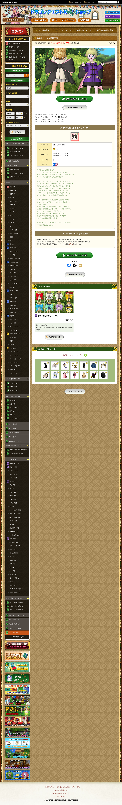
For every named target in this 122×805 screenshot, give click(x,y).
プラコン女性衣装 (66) (16, 606)
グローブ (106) (14, 308)
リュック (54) (14, 355)
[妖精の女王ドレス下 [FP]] (84, 375)
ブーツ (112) (13, 319)
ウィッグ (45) (14, 251)
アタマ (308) (13, 247)
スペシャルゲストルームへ (17, 645)
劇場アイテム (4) (14, 47)
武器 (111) (12, 187)
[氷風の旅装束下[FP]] (94, 366)
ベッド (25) (13, 492)
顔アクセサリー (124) (16, 333)
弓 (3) (11, 237)
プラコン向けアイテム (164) (14, 598)
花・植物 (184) (14, 542)
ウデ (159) (13, 301)
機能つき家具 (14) (15, 517)
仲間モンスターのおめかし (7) (18, 615)
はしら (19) (13, 574)
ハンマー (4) (13, 230)
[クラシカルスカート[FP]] (65, 375)
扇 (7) (11, 226)
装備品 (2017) (10, 182)
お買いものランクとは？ (85, 30)
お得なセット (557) (11, 165)
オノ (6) (12, 212)
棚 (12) (12, 556)
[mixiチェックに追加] (80, 265)
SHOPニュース (112, 20)
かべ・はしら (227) (15, 510)
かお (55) (12, 344)
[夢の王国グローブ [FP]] (45, 375)
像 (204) (12, 524)
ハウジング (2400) (11, 459)
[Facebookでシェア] (69, 265)
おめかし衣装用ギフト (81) (14, 445)
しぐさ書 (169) (13, 424)
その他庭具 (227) (15, 592)
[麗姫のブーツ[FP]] (84, 366)
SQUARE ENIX (10, 2)
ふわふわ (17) (14, 351)
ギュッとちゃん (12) (15, 359)
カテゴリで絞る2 (11, 93)
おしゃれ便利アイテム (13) (17, 151)
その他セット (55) (15, 176)
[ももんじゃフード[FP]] (65, 366)
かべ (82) (12, 571)
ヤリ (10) (12, 208)
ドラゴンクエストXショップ (61, 12)
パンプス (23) (14, 326)
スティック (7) (14, 201)
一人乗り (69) (14, 383)
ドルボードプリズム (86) (13, 379)
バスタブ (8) (13, 503)
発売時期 (9, 110)
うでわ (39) (13, 305)
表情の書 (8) (12, 437)
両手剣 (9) (12, 194)
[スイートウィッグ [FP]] (75, 375)
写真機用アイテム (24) (15, 441)
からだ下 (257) (14, 290)
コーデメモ (112, 16)
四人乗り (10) (14, 390)
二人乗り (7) (13, 386)
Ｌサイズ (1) (13, 477)
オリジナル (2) (14, 418)
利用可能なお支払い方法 (105, 30)
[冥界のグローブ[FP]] (94, 375)
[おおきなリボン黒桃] (75, 136)
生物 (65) (12, 414)
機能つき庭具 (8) (14, 578)
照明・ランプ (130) (15, 513)
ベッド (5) (12, 549)
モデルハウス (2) (14, 463)
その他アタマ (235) (15, 258)
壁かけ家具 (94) (14, 528)
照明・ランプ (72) (15, 546)
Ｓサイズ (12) (14, 470)
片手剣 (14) (13, 190)
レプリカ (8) (13, 400)
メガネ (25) (13, 337)
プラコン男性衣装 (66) (16, 602)
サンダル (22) (14, 330)
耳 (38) (12, 341)
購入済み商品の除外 (12, 122)
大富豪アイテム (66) (15, 628)
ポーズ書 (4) (12, 428)
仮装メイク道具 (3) (14, 161)
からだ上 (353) (14, 262)
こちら (71, 244)
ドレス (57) (13, 269)
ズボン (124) (13, 294)
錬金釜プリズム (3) (14, 624)
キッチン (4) (13, 520)
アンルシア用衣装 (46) (16, 453)
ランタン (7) (13, 373)
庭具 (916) (13, 538)
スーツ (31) (13, 273)
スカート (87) (14, 298)
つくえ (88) (13, 495)
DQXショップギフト (15, 632)
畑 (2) (11, 581)
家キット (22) (14, 467)
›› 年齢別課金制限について (61, 790)
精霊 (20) (12, 411)
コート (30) (13, 280)
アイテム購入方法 (43, 30)
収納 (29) (12, 485)
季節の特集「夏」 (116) (16, 53)
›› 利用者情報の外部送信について (61, 793)
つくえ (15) (13, 560)
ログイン (17, 31)
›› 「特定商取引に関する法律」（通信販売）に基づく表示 (61, 787)
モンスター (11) (14, 407)
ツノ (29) (12, 255)
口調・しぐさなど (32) (16, 609)
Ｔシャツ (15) (14, 283)
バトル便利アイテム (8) (16, 148)
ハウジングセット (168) (16, 173)
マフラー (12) (14, 362)
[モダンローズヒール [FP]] (45, 366)
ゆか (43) (12, 567)
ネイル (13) (13, 312)
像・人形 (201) (14, 553)
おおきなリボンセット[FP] (48, 316)
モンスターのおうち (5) (16, 589)
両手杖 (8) (12, 204)
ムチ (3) (12, 222)
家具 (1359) (13, 481)
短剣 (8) (12, 197)
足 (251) (12, 316)
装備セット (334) (15, 169)
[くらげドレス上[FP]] (103, 366)
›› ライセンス (61, 796)
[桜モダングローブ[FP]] (55, 366)
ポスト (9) (12, 585)
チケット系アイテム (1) (16, 155)
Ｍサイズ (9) (13, 474)
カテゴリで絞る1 (11, 85)
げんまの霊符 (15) (14, 619)
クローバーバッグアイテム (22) (15, 144)
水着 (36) (12, 287)
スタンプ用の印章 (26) (15, 432)
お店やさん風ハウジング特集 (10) (17, 58)
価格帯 (8, 101)
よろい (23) (13, 276)
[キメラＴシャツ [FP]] (55, 375)
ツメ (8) (12, 219)
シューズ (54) (14, 323)
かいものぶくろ (112, 12)
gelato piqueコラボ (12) (16, 50)
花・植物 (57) (14, 531)
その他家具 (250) (15, 535)
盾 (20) (12, 244)
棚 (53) (12, 488)
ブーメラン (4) (14, 233)
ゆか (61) (12, 506)
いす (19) (12, 563)
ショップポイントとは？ (65, 30)
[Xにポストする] (75, 265)
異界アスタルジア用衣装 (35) (18, 450)
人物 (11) (12, 404)
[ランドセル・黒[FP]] (103, 375)
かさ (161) (13, 348)
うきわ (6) (12, 369)
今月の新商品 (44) (14, 43)
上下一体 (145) (14, 265)
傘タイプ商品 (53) (15, 366)
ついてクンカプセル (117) (13, 396)
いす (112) (13, 499)
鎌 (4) (11, 240)
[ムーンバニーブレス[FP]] (75, 366)
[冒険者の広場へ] (13, 20)
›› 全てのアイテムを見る (17, 637)
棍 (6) (11, 215)
